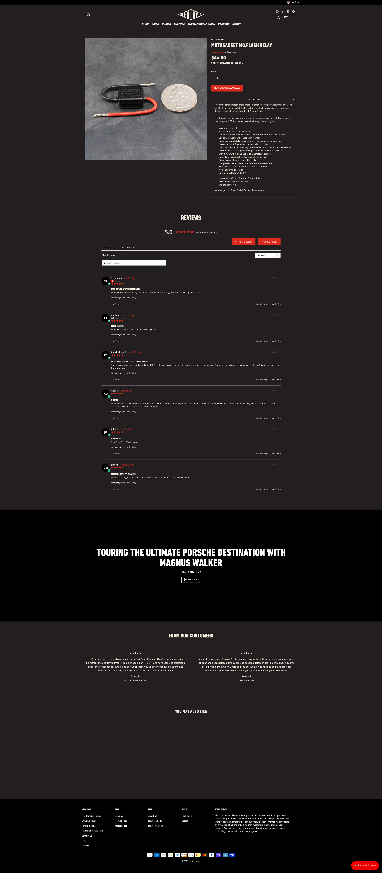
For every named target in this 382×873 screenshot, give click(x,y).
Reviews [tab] (107, 247)
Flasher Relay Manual (254, 190)
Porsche (223, 24)
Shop (145, 24)
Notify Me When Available (227, 88)
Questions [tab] (126, 247)
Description (254, 100)
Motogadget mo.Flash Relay (123, 297)
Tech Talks (187, 816)
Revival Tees (121, 821)
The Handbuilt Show (201, 24)
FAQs (84, 841)
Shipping (215, 63)
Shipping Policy (89, 821)
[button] (274, 304)
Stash (236, 24)
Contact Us (87, 836)
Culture (179, 24)
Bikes (155, 24)
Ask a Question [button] (245, 241)
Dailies (185, 821)
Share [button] (117, 304)
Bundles (119, 816)
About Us (152, 816)
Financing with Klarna (92, 831)
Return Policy (88, 826)
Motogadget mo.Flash (225, 190)
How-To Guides (155, 826)
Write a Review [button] (270, 241)
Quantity (215, 72)
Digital (240, 190)
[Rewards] (365, 865)
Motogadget (217, 40)
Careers (85, 846)
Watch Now (193, 579)
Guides (166, 24)
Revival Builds (155, 821)
